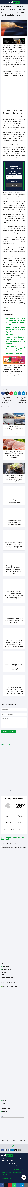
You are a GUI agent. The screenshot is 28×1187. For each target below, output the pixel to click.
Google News (14, 1146)
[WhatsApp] (15, 393)
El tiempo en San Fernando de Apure (14, 829)
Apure (4, 1100)
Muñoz (4, 972)
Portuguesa (6, 1109)
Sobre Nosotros (6, 1172)
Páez (3, 975)
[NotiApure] (14, 43)
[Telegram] (23, 393)
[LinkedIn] (19, 393)
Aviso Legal (4, 1169)
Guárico (4, 1103)
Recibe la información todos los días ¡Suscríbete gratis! (14, 170)
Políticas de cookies (14, 1169)
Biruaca (4, 964)
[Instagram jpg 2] (14, 363)
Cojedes (4, 1111)
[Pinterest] (11, 393)
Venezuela (13, 380)
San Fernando (6, 961)
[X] (7, 393)
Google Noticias (16, 1172)
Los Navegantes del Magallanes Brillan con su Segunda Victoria (21, 399)
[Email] (26, 1185)
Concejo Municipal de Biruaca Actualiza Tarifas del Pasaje (7, 399)
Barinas (4, 1106)
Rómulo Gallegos (7, 977)
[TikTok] (15, 1150)
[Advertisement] (14, 92)
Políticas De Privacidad (19, 1171)
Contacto (4, 1174)
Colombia (6, 380)
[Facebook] (3, 393)
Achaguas (5, 966)
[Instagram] (9, 1150)
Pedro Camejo (6, 969)
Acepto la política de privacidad (15, 180)
